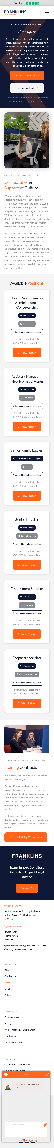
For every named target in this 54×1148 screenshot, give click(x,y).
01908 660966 (14, 906)
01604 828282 (14, 926)
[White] (27, 854)
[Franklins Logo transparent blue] (15, 11)
